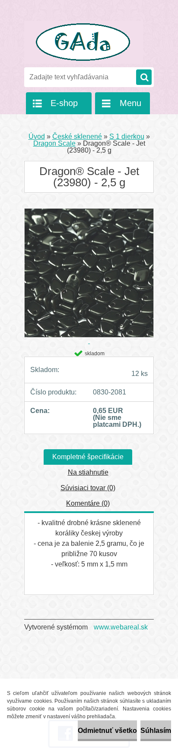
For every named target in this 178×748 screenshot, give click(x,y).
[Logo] (83, 42)
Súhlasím (155, 730)
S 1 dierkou (126, 136)
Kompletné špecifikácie (88, 456)
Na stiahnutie (88, 472)
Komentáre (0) (88, 503)
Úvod (37, 136)
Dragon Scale (54, 143)
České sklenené (77, 136)
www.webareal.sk (121, 627)
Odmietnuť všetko (107, 730)
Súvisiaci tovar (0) (87, 487)
